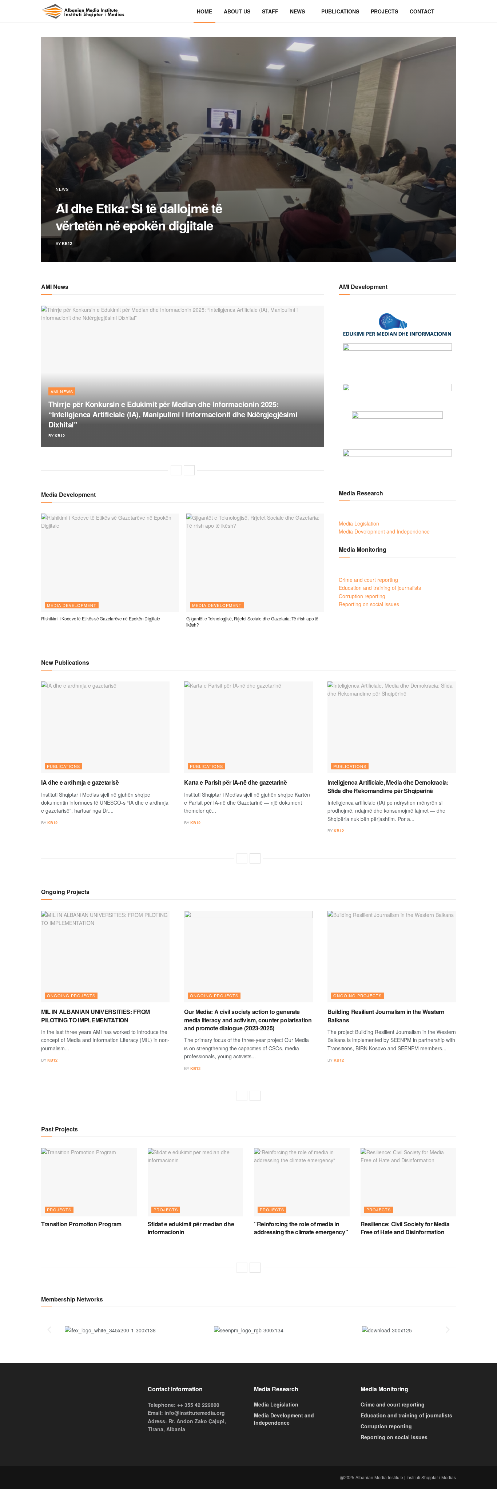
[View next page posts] (189, 470)
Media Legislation (359, 523)
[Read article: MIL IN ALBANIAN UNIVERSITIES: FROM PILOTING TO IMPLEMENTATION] (105, 957)
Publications (340, 11)
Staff (270, 11)
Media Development (71, 605)
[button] (49, 1330)
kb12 (67, 243)
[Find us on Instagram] (55, 1477)
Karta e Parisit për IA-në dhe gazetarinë (235, 782)
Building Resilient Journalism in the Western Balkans (386, 1015)
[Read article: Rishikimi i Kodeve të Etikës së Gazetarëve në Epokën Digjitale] (110, 563)
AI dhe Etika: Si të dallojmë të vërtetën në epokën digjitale (139, 216)
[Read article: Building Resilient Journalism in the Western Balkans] (391, 957)
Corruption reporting (362, 596)
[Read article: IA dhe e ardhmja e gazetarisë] (105, 727)
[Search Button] (453, 11)
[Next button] (433, 149)
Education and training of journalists (380, 587)
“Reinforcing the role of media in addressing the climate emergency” (301, 1228)
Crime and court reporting (368, 579)
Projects (384, 11)
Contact (422, 11)
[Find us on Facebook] (43, 1477)
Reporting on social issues (369, 604)
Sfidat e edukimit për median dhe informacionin (191, 1228)
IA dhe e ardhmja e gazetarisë (80, 782)
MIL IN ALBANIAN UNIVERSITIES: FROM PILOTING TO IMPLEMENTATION (95, 1015)
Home (204, 11)
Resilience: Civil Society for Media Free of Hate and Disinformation (405, 1228)
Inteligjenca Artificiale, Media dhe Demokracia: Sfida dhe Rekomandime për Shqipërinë (388, 786)
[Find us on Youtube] (66, 1477)
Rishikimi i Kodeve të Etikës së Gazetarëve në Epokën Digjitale (100, 618)
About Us (237, 11)
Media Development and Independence (384, 531)
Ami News (62, 391)
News (297, 11)
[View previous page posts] (176, 470)
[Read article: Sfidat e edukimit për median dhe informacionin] (195, 1182)
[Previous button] (64, 149)
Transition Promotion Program (81, 1224)
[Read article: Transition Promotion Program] (89, 1182)
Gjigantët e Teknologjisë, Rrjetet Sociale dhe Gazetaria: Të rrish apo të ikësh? (252, 621)
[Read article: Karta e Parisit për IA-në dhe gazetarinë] (248, 727)
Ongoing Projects (71, 995)
